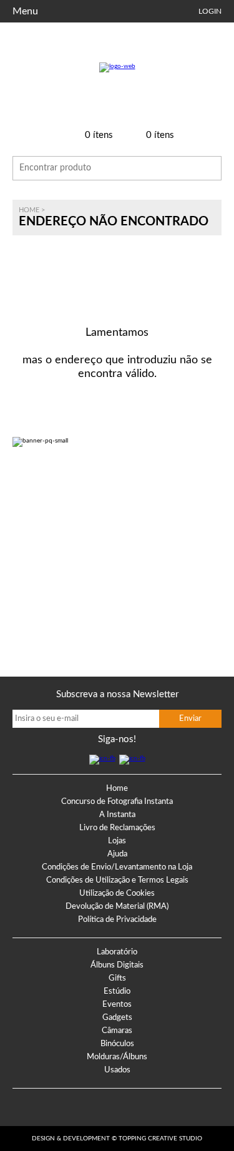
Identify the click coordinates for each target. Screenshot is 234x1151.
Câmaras (117, 1031)
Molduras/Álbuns (117, 1057)
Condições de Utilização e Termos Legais (117, 880)
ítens (99, 135)
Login (210, 11)
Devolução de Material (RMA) (117, 907)
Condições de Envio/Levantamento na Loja (117, 867)
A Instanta (117, 815)
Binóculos (117, 1044)
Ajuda (117, 854)
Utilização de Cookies (117, 893)
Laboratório (117, 952)
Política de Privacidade (117, 920)
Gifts (117, 978)
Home (29, 210)
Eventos (117, 1005)
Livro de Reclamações (117, 828)
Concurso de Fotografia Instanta (117, 802)
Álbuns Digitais (117, 965)
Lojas (117, 841)
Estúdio (117, 991)
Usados (117, 1070)
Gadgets (117, 1018)
